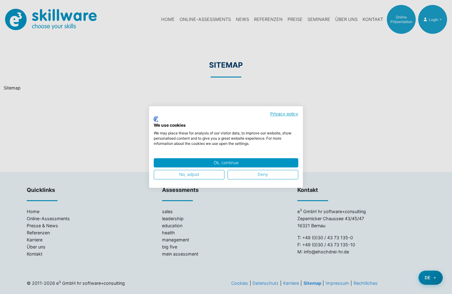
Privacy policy (284, 113)
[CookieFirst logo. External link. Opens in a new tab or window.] (156, 119)
